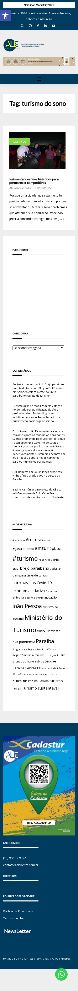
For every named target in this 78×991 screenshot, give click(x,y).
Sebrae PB (33, 668)
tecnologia (41, 674)
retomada (38, 655)
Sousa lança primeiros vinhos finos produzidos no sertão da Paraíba (37, 475)
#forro (46, 540)
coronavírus (24, 582)
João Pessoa (27, 606)
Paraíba (45, 641)
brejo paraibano (34, 568)
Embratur (18, 597)
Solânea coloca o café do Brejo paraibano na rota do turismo (34, 393)
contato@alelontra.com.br (20, 865)
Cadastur (55, 568)
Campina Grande (25, 575)
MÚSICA (41, 631)
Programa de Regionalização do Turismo (34, 649)
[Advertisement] (39, 287)
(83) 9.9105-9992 (14, 858)
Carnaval (43, 575)
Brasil (15, 568)
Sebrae (39, 661)
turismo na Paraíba (36, 681)
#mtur (41, 548)
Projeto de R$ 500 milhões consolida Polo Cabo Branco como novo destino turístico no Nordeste (38, 493)
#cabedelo (18, 540)
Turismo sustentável (40, 688)
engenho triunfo (34, 597)
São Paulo (29, 674)
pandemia (27, 641)
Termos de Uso (13, 918)
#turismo (25, 558)
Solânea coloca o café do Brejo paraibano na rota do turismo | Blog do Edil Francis (39, 386)
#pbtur (55, 548)
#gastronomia (23, 549)
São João (17, 674)
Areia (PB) (52, 559)
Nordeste (53, 631)
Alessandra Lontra (20, 188)
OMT (15, 642)
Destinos (20, 141)
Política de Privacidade (18, 911)
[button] (5, 15)
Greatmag (49, 958)
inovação (51, 597)
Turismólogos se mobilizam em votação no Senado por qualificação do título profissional (37, 409)
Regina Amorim (21, 655)
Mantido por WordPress (18, 958)
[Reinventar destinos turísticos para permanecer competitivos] (37, 150)
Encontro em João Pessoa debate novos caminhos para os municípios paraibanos (38, 457)
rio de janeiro (53, 655)
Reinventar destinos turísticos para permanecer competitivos (34, 180)
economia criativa (28, 590)
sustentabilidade (53, 668)
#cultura (33, 539)
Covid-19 (44, 582)
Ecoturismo (52, 591)
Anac (41, 559)
